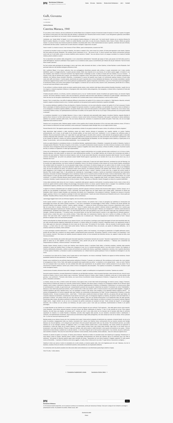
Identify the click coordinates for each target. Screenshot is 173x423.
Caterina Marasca (48, 25)
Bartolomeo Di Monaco (56, 2)
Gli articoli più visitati (86, 412)
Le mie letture (47, 22)
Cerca (127, 401)
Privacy (86, 415)
